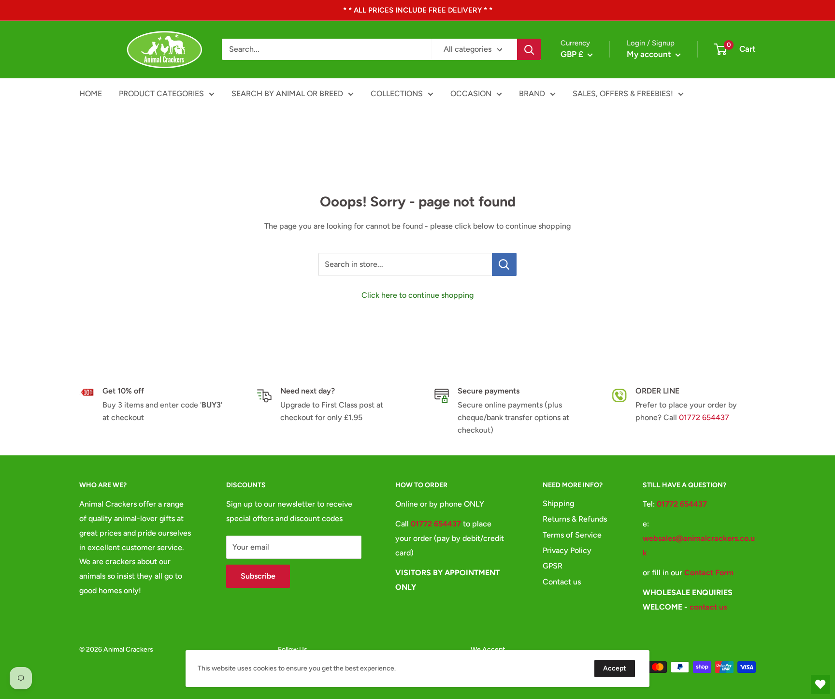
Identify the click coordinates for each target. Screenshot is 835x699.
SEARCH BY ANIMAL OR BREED (287, 93)
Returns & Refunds (575, 519)
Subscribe (258, 576)
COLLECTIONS (397, 93)
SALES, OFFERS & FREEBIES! (623, 93)
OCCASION (470, 93)
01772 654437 (704, 417)
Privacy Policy (567, 550)
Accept (614, 668)
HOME (90, 93)
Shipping (558, 503)
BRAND (532, 93)
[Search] (529, 49)
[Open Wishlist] (820, 684)
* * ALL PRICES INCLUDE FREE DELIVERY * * (417, 10)
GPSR (552, 565)
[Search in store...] (504, 264)
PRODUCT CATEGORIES (161, 93)
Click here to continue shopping (417, 295)
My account (650, 54)
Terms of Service (572, 534)
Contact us (562, 581)
